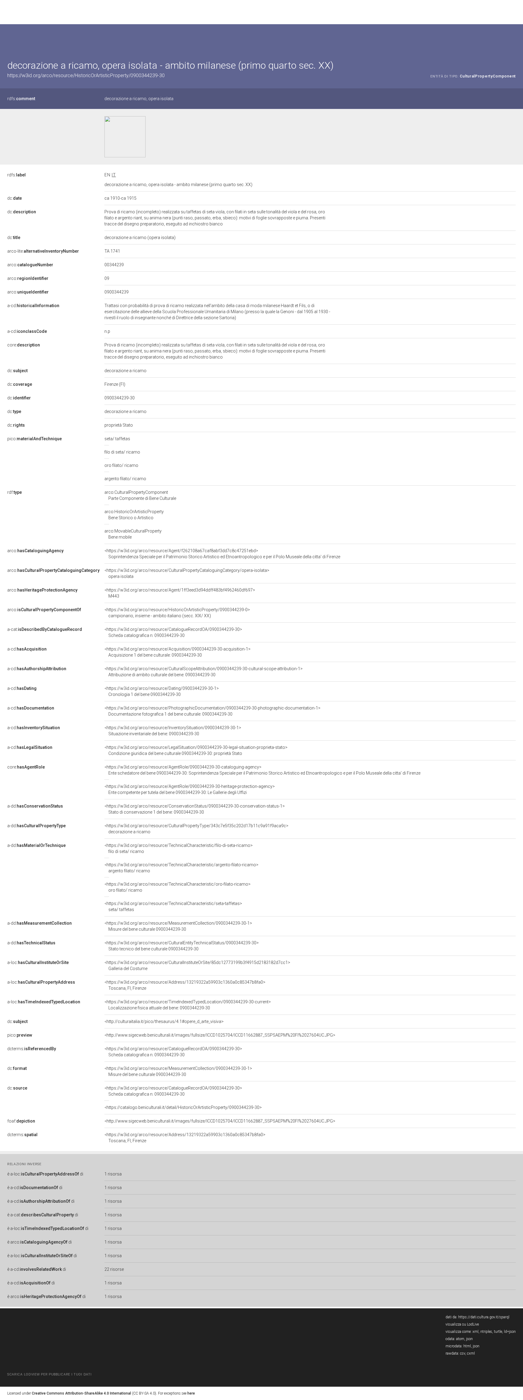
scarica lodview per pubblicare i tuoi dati (49, 1374)
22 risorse (114, 1269)
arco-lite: (43, 251)
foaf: (21, 1121)
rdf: (14, 492)
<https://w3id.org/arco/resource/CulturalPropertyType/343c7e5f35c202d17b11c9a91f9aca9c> (196, 828)
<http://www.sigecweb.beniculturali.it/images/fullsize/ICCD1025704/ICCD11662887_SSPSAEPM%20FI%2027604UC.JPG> (219, 1035)
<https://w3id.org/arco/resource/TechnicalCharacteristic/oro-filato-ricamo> (177, 887)
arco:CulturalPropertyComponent (140, 495)
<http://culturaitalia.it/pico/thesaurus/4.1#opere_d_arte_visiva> (164, 1021)
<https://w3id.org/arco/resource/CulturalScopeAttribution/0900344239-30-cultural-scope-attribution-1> (203, 671)
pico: (34, 438)
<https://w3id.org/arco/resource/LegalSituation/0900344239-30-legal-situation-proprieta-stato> (196, 750)
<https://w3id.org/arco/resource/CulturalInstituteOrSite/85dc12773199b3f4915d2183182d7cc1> (197, 965)
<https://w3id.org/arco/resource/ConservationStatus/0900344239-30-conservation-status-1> (194, 809)
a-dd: (35, 806)
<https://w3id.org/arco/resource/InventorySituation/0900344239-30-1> (172, 730)
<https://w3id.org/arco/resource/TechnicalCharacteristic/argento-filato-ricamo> (181, 867)
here (191, 1393)
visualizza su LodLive (462, 1324)
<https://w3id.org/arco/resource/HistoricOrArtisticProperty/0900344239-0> (177, 612)
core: (23, 345)
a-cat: (44, 629)
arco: (30, 264)
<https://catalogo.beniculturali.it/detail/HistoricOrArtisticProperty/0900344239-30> (183, 1107)
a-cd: (33, 305)
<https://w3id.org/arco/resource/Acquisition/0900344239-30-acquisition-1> (177, 652)
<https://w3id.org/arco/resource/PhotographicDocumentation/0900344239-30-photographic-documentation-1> (212, 711)
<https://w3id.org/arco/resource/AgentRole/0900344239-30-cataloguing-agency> (262, 770)
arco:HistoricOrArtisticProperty (134, 514)
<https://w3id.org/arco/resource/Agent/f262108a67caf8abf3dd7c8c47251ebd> (222, 553)
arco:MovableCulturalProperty (133, 534)
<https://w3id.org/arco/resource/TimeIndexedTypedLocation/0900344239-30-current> (187, 1004)
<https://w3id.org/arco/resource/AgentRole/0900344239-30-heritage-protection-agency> (189, 789)
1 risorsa (113, 1174)
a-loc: (38, 962)
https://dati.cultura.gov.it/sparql (483, 1317)
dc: (14, 198)
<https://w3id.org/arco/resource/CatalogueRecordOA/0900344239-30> (173, 632)
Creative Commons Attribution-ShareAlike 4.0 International (81, 1393)
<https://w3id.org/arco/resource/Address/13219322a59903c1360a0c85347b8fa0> (184, 985)
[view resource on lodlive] (513, 39)
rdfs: (21, 98)
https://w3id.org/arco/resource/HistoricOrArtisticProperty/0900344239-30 (86, 75)
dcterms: (31, 1048)
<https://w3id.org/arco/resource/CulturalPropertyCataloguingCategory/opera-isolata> (186, 573)
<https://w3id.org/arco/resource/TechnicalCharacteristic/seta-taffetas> (173, 906)
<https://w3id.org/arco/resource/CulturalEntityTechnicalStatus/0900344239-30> (181, 945)
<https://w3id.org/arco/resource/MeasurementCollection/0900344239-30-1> (178, 926)
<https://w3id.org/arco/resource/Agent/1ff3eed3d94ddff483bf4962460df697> (179, 593)
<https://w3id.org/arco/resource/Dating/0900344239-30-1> (161, 691)
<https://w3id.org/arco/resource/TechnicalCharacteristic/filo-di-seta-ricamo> (178, 848)
